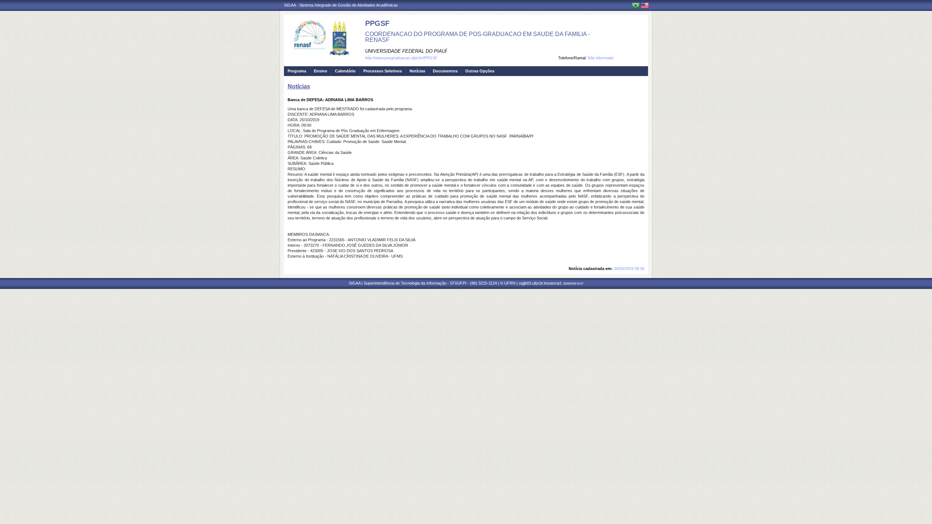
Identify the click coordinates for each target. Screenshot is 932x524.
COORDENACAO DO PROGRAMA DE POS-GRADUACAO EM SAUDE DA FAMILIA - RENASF (477, 37)
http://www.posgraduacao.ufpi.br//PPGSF (401, 58)
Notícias (417, 71)
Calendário (345, 71)
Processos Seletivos (382, 71)
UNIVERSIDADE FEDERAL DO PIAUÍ (406, 51)
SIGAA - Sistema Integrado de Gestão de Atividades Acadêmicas (341, 5)
